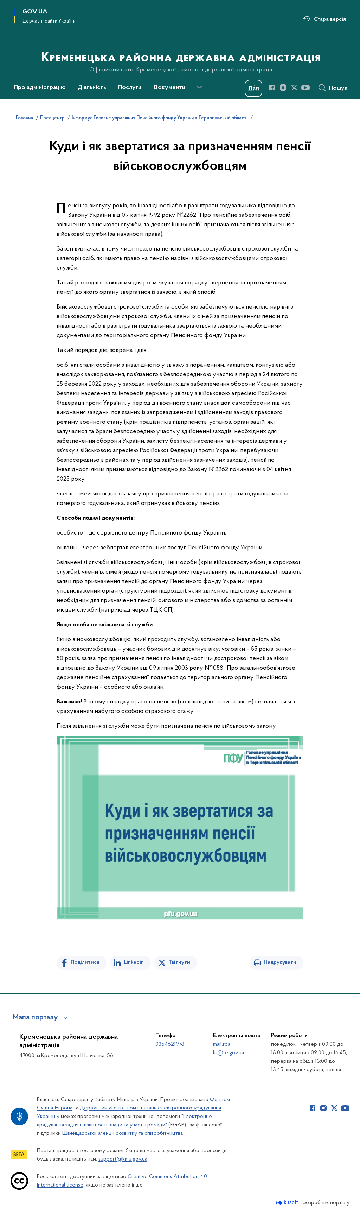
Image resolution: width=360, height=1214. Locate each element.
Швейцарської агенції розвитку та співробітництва (122, 1133)
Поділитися (85, 962)
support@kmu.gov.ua (122, 1159)
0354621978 (169, 1044)
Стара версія (330, 19)
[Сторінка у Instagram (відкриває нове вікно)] (283, 87)
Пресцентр (52, 118)
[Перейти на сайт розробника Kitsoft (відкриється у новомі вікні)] (287, 1202)
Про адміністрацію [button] (40, 87)
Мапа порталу (35, 1018)
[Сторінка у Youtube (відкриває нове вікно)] (305, 87)
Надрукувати (280, 962)
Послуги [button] (129, 87)
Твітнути (179, 962)
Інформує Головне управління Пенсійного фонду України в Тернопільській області (160, 118)
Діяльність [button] (92, 87)
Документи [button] (169, 87)
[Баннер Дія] (253, 88)
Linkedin (134, 962)
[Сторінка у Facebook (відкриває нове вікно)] (272, 87)
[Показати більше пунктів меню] (199, 87)
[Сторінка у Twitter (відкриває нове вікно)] (294, 87)
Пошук (338, 88)
